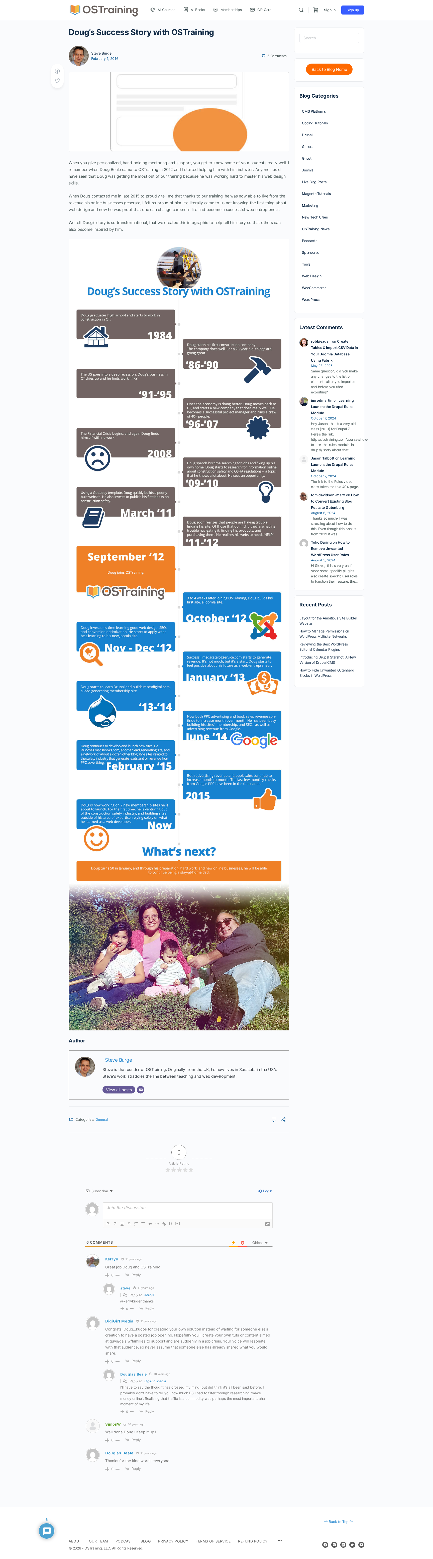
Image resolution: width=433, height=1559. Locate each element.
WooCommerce (314, 288)
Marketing (310, 205)
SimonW (113, 1424)
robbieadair (321, 341)
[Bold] (108, 1224)
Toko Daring (321, 542)
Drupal (307, 135)
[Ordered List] (136, 1224)
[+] (177, 1223)
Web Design (311, 276)
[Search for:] (329, 38)
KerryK (149, 1295)
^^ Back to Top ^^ (338, 1521)
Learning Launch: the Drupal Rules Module (332, 406)
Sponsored (310, 252)
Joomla (307, 170)
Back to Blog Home (329, 69)
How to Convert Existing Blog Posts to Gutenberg (335, 501)
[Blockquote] (150, 1224)
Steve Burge (101, 53)
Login (267, 1191)
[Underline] (122, 1224)
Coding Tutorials (315, 123)
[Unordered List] (143, 1224)
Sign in (330, 10)
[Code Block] (157, 1224)
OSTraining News (316, 229)
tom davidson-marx (328, 495)
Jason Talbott (322, 458)
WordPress (311, 299)
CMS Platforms (314, 111)
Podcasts (309, 241)
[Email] (140, 1089)
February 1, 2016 (105, 58)
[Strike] (129, 1224)
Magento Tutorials (316, 193)
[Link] (164, 1224)
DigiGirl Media (155, 1381)
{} (170, 1223)
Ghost (306, 158)
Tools (306, 264)
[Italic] (115, 1224)
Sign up (353, 10)
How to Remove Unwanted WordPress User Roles (330, 548)
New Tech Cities (315, 217)
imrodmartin (322, 400)
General (101, 1119)
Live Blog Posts (314, 182)
